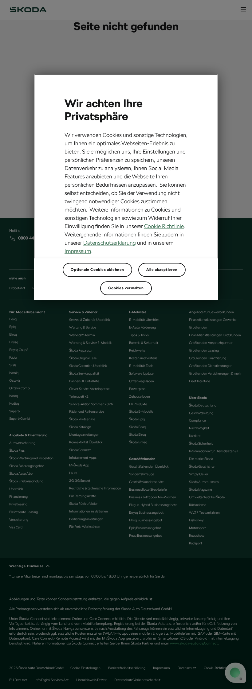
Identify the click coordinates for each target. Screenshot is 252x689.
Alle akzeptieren (162, 270)
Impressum (78, 251)
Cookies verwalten (126, 288)
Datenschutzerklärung (109, 243)
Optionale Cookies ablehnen (97, 270)
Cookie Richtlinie (164, 226)
